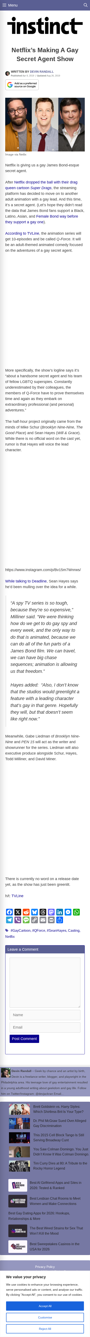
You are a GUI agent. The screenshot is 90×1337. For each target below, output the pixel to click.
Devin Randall (42, 71)
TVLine (17, 896)
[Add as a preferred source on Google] (22, 84)
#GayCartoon (21, 930)
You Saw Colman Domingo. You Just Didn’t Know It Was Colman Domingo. (61, 1151)
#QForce (38, 930)
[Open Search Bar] (85, 5)
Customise (45, 1317)
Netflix (10, 936)
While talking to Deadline (26, 581)
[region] (45, 1304)
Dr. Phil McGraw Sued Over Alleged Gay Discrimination (59, 1123)
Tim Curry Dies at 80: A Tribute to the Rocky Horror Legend (60, 1166)
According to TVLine (22, 233)
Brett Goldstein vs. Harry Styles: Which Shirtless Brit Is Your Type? (58, 1109)
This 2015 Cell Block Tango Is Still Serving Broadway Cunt (58, 1137)
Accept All (45, 1306)
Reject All (45, 1328)
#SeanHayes (56, 930)
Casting (74, 930)
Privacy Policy (45, 1267)
